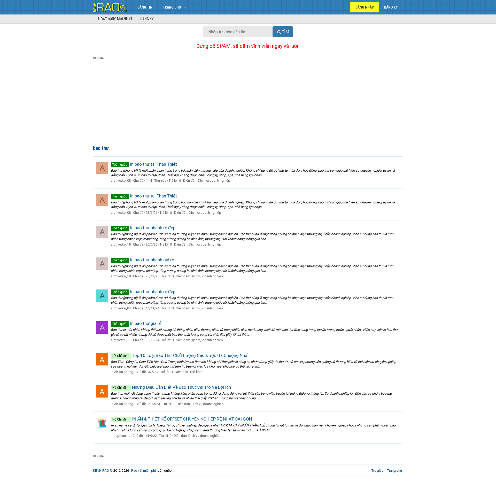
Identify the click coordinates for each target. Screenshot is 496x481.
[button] (185, 7)
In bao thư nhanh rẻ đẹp (143, 227)
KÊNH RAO (101, 470)
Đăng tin (144, 7)
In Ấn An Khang (122, 372)
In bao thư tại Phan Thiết (144, 164)
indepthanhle (120, 436)
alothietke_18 (121, 244)
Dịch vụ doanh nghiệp (214, 180)
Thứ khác (196, 372)
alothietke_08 (121, 180)
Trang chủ (172, 7)
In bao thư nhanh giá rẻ (143, 259)
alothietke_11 (121, 340)
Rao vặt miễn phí (143, 470)
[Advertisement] (248, 103)
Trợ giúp (377, 470)
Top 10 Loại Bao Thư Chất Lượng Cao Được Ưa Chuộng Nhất (180, 355)
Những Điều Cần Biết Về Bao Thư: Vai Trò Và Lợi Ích (171, 387)
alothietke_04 (121, 308)
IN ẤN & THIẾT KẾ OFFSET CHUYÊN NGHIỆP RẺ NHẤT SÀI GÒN (182, 419)
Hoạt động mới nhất (115, 19)
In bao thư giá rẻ (136, 323)
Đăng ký (147, 19)
